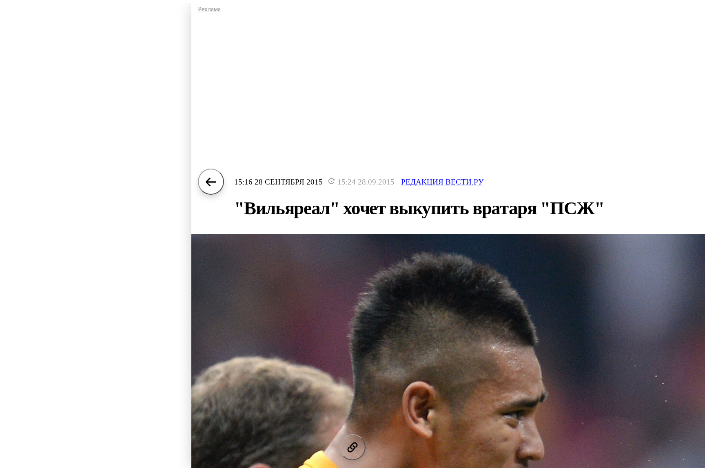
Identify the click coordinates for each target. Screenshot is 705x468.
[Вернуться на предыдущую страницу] (211, 182)
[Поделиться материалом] (352, 447)
